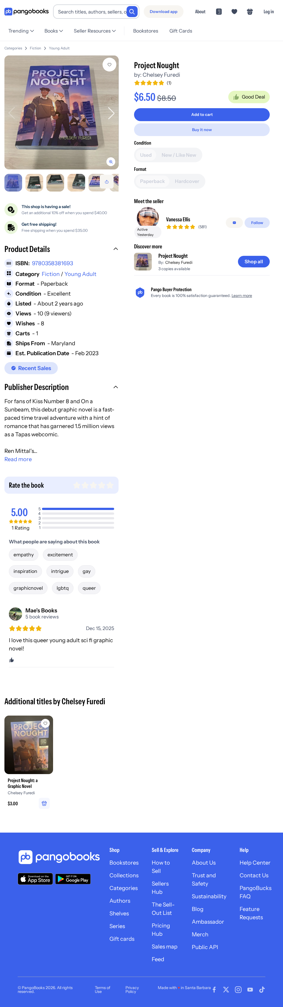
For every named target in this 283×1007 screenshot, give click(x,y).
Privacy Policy (132, 989)
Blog (197, 909)
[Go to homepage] (26, 12)
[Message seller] (234, 222)
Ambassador (208, 921)
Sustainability (209, 896)
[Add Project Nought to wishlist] (109, 64)
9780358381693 (52, 263)
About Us (204, 862)
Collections (123, 875)
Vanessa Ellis (178, 219)
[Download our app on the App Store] (35, 879)
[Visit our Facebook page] (214, 989)
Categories (13, 48)
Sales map (164, 946)
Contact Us (254, 875)
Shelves (119, 913)
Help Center (255, 862)
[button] (61, 249)
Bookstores (145, 31)
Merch (200, 934)
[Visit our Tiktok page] (262, 989)
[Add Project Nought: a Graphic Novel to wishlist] (45, 723)
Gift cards (121, 939)
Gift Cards (180, 31)
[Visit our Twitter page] (226, 989)
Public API (205, 947)
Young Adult (59, 48)
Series (117, 926)
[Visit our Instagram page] (238, 989)
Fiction (35, 48)
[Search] (132, 11)
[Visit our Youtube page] (250, 989)
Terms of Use (102, 989)
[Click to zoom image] (61, 112)
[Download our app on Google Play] (73, 879)
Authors (119, 900)
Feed (158, 959)
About (200, 11)
